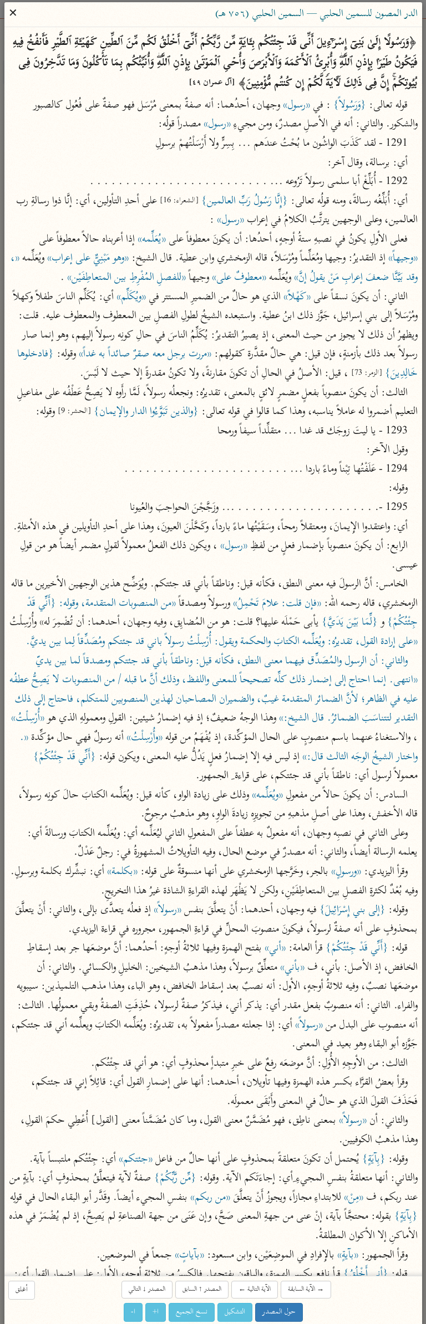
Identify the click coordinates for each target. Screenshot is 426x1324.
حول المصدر (279, 1311)
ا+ (156, 1311)
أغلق (22, 1289)
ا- (133, 1311)
